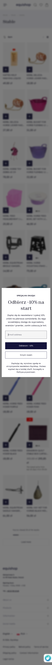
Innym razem (26, 355)
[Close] (46, 291)
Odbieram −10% (26, 346)
